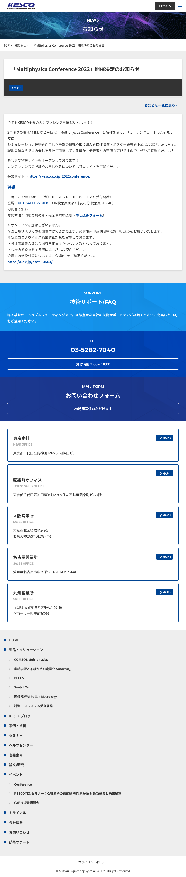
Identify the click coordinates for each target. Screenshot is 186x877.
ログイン (165, 6)
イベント (16, 88)
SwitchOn (21, 687)
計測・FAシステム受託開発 (33, 705)
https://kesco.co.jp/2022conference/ (60, 176)
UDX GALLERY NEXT (34, 203)
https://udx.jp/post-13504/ (30, 261)
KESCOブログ (20, 715)
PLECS (19, 678)
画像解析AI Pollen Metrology (35, 696)
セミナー (16, 735)
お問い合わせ (19, 832)
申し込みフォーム (89, 215)
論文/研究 (16, 764)
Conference (23, 784)
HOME (14, 639)
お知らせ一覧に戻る (159, 105)
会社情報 (16, 822)
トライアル (17, 812)
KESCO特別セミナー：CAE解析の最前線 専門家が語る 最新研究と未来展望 (67, 793)
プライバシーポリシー (93, 862)
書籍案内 (16, 754)
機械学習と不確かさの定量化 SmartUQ (42, 668)
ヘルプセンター (21, 745)
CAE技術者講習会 (26, 802)
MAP (165, 438)
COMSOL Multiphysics (31, 659)
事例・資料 (17, 725)
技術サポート (19, 842)
